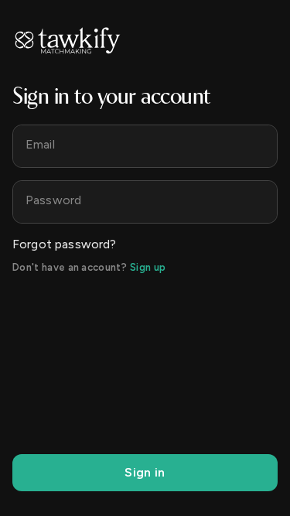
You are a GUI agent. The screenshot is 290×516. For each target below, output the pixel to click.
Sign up (147, 267)
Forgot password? (64, 244)
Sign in (145, 472)
